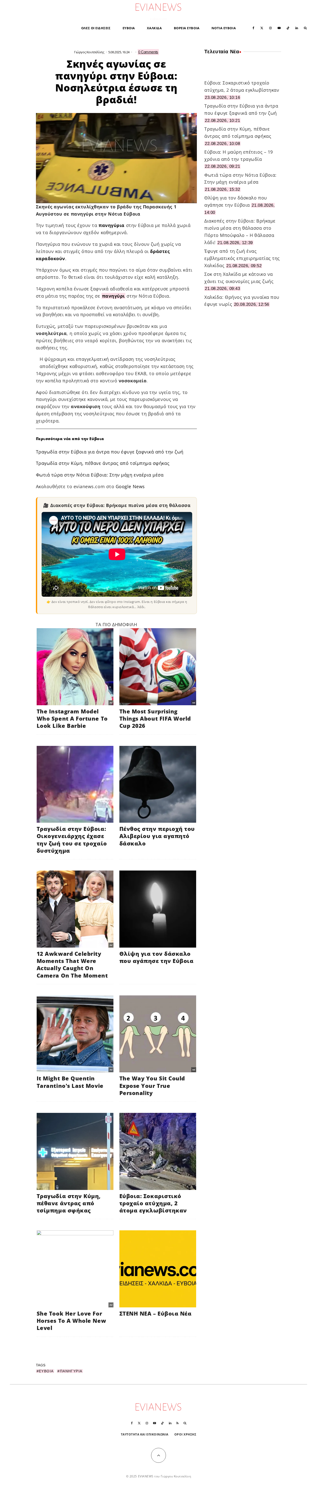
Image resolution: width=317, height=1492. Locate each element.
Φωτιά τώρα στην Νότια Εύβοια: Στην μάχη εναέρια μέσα (100, 475)
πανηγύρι (113, 296)
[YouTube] (279, 27)
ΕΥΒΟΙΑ (129, 28)
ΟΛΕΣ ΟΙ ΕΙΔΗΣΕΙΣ (96, 28)
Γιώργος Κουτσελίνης (89, 52)
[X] (261, 27)
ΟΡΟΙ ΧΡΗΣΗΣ (185, 1434)
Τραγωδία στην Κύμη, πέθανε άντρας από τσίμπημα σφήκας (103, 463)
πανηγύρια (112, 225)
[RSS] (177, 1423)
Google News (130, 486)
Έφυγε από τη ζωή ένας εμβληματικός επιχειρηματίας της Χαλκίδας (242, 258)
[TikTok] (288, 27)
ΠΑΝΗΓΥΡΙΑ (71, 1371)
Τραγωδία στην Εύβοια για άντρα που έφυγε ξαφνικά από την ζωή (110, 452)
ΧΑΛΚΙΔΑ (154, 28)
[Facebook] (253, 27)
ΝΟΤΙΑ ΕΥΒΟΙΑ (223, 28)
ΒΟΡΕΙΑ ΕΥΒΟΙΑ (187, 28)
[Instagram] (270, 27)
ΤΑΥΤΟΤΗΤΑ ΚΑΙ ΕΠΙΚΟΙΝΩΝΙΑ (145, 1434)
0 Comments (148, 52)
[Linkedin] (296, 27)
